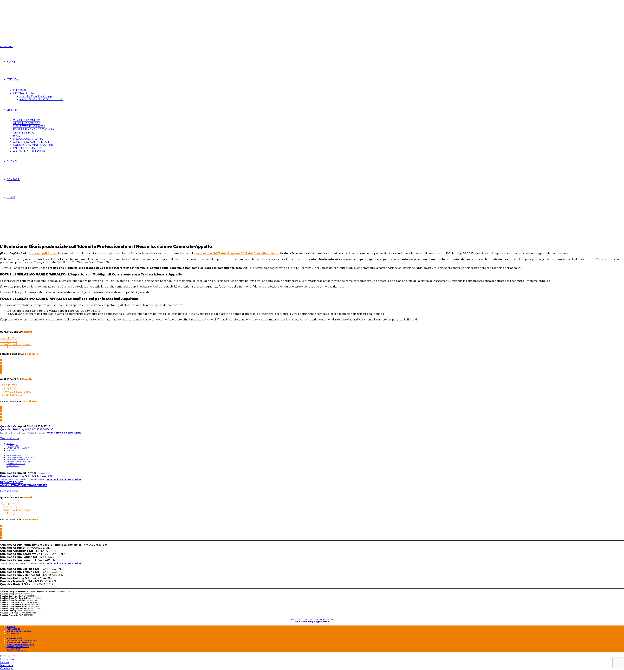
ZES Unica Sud (12, 466)
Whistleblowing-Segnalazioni (63, 432)
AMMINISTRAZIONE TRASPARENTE (23, 485)
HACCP (17, 135)
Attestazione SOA (13, 455)
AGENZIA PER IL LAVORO (29, 151)
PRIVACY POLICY (11, 482)
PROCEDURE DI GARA (28, 138)
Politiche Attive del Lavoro (17, 459)
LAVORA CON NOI (24, 93)
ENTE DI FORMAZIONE (28, 148)
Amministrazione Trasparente (18, 461)
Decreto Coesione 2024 (15, 464)
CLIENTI (11, 161)
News (9, 210)
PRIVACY (10, 443)
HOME (10, 61)
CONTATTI (13, 179)
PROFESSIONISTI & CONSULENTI (41, 99)
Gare (3, 210)
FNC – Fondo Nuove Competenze (20, 457)
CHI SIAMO (20, 90)
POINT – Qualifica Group (36, 96)
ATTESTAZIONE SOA (26, 123)
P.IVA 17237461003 (26, 429)
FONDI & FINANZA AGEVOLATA (33, 129)
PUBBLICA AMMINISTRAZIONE (33, 145)
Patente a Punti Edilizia (16, 468)
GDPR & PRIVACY (24, 132)
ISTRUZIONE (12, 450)
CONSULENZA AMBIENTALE (31, 141)
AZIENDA (12, 79)
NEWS (10, 197)
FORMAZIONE (12, 446)
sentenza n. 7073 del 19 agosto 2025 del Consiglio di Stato (237, 253)
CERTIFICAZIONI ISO (26, 120)
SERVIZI (11, 109)
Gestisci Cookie (9, 438)
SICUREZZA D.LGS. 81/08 (29, 126)
